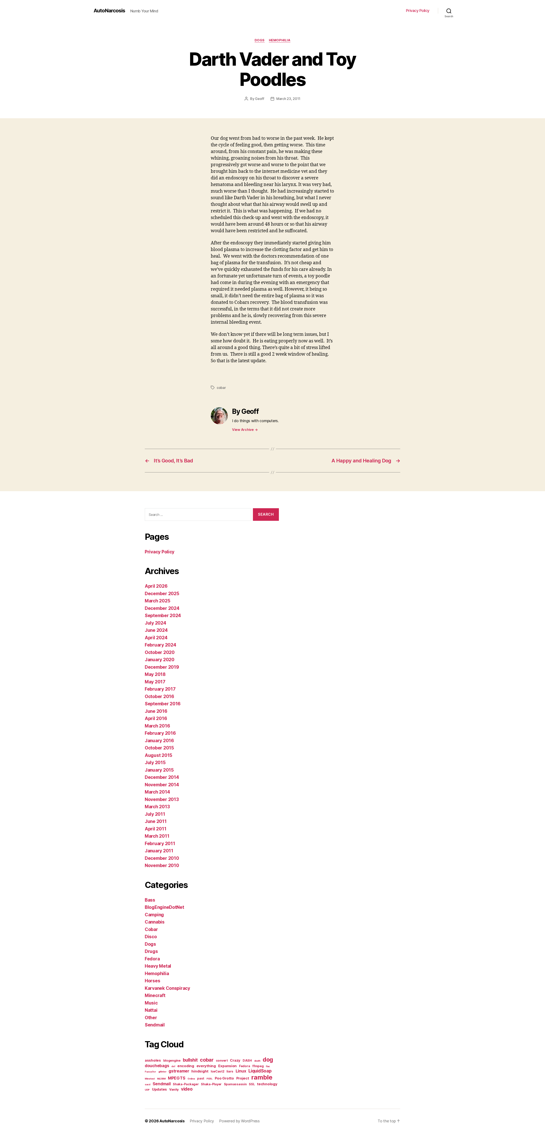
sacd (147, 1084)
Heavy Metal (158, 966)
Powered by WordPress (239, 1121)
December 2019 (162, 667)
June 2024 (156, 630)
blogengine (172, 1060)
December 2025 (162, 593)
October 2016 (159, 696)
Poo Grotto (224, 1078)
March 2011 (157, 836)
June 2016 (156, 711)
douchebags (157, 1065)
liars (230, 1071)
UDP (147, 1089)
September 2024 (163, 615)
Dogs (260, 40)
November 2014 (162, 784)
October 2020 (160, 652)
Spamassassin (235, 1084)
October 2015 (159, 748)
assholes (153, 1060)
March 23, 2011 (288, 99)
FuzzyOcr (150, 1071)
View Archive (245, 429)
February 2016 (160, 733)
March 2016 (157, 726)
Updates (159, 1089)
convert (222, 1060)
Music (151, 1003)
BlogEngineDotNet (164, 907)
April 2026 (156, 586)
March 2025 (157, 600)
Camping (154, 914)
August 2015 (158, 755)
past (200, 1078)
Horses (152, 980)
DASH (247, 1060)
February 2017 (160, 689)
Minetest (150, 1078)
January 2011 (159, 850)
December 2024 (162, 608)
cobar (221, 387)
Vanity (174, 1089)
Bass (150, 900)
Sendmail (155, 1025)
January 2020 (159, 659)
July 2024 (155, 623)
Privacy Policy (417, 10)
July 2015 (155, 762)
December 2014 (162, 777)
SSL (252, 1084)
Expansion (227, 1066)
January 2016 (159, 740)
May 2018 (155, 674)
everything (206, 1066)
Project (242, 1078)
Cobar (151, 929)
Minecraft (155, 995)
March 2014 (157, 792)
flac (268, 1066)
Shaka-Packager (186, 1084)
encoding (185, 1066)
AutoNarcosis (109, 10)
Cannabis (155, 922)
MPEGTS (176, 1078)
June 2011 (156, 821)
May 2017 (155, 681)
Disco (151, 936)
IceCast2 (217, 1071)
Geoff (259, 99)
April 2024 (156, 637)
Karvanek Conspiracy (167, 988)
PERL (209, 1078)
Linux (241, 1071)
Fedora (152, 958)
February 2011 (160, 843)
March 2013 (157, 806)
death (257, 1060)
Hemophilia (280, 40)
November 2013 (162, 799)
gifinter (162, 1071)
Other (151, 1017)
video (187, 1089)
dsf (173, 1066)
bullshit (190, 1060)
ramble (261, 1077)
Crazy (235, 1060)
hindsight (199, 1071)
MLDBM (161, 1078)
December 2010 (162, 858)
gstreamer (179, 1071)
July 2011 (155, 814)
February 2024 (160, 645)
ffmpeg (258, 1066)
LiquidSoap (259, 1071)
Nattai (151, 1010)
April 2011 (155, 828)
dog (268, 1059)
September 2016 (163, 703)
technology (267, 1084)
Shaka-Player (211, 1084)
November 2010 (162, 865)
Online (191, 1078)
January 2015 (159, 770)
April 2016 (156, 718)
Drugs (151, 951)
